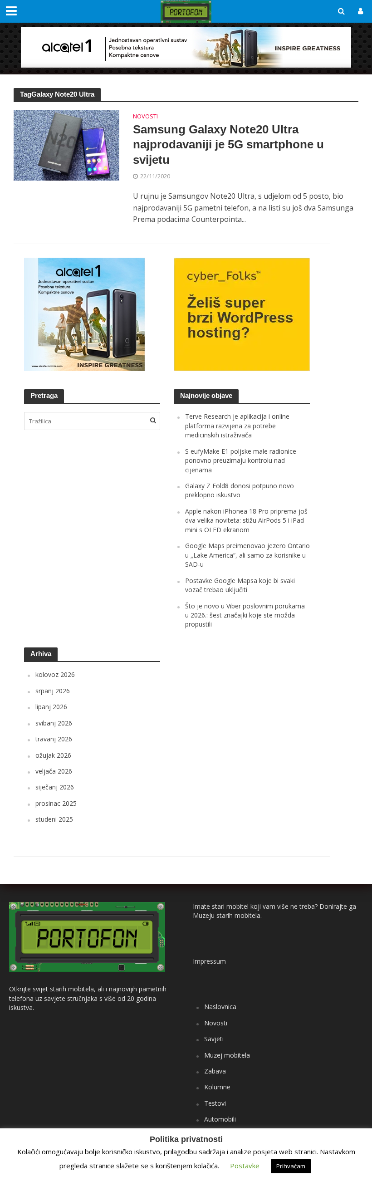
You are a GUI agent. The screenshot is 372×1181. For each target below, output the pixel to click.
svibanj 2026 (53, 723)
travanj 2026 (53, 739)
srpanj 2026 (52, 690)
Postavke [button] (244, 1165)
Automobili (220, 1119)
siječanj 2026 (54, 787)
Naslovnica (220, 1006)
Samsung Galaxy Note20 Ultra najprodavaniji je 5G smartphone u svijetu (228, 145)
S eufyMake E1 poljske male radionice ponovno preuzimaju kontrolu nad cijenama (240, 460)
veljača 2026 (53, 771)
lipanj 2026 (51, 706)
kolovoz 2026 (55, 674)
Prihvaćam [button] (290, 1166)
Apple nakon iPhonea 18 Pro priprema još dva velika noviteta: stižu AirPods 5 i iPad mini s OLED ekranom (246, 520)
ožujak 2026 (53, 755)
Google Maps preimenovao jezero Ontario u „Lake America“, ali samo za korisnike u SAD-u (247, 554)
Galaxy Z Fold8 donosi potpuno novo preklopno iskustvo (239, 490)
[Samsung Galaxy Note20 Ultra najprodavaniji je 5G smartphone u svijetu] (66, 145)
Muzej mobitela (227, 1055)
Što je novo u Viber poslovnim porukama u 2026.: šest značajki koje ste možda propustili (245, 615)
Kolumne (217, 1087)
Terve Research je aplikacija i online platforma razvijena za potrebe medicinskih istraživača (237, 425)
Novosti (145, 116)
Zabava (215, 1071)
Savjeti (214, 1038)
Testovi (215, 1103)
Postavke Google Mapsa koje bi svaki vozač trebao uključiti (240, 585)
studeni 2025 (54, 819)
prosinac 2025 (56, 803)
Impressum (209, 961)
